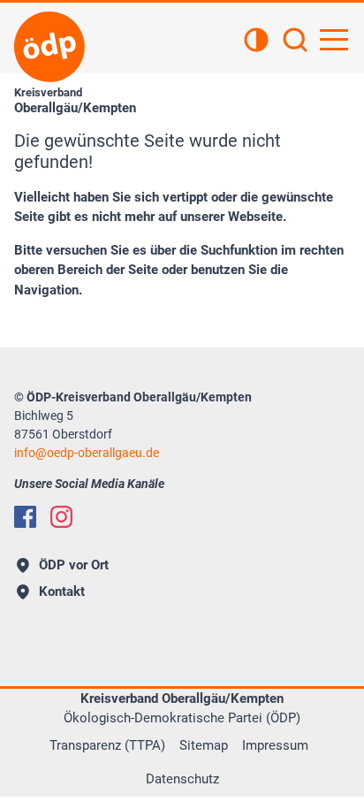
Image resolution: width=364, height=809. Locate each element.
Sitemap (203, 745)
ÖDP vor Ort (74, 565)
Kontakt (62, 591)
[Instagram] (61, 517)
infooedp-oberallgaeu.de (86, 453)
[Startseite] (49, 46)
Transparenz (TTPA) (107, 745)
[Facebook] (25, 517)
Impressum (275, 745)
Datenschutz (182, 779)
